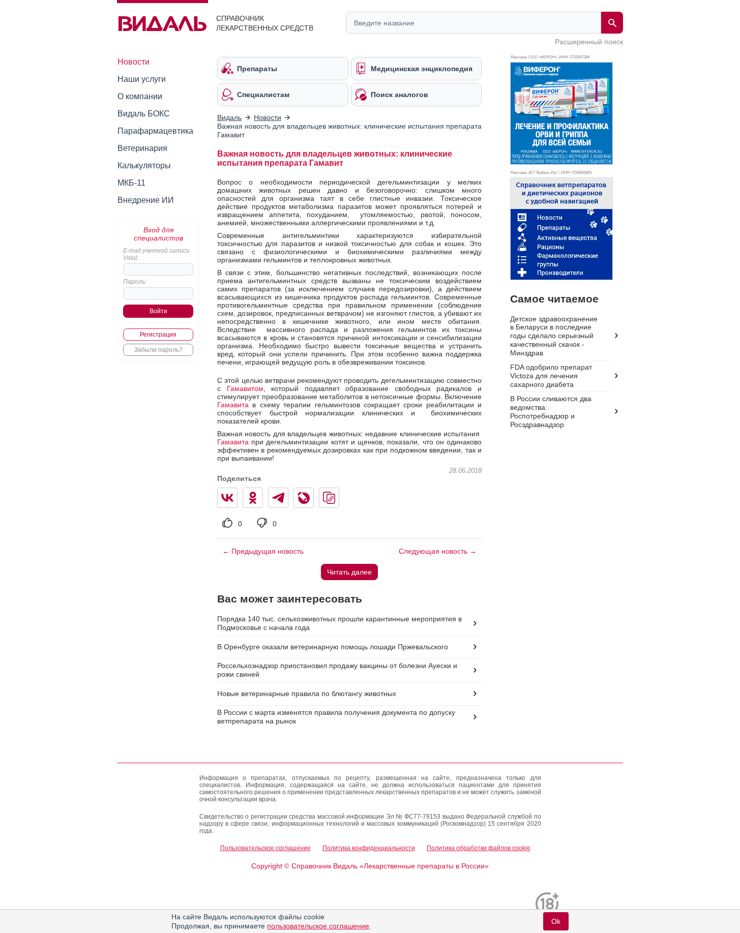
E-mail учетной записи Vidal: (156, 254)
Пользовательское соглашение (265, 848)
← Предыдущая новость (263, 551)
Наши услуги (141, 79)
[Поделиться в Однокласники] (253, 498)
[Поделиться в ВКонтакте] (227, 498)
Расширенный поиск (589, 42)
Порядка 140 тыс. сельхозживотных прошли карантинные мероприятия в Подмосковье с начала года (339, 623)
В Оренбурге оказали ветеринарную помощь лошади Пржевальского (332, 647)
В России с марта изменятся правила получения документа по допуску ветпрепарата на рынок (336, 716)
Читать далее (349, 572)
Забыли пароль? (158, 349)
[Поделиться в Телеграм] (278, 498)
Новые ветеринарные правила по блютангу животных (306, 693)
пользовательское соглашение (318, 926)
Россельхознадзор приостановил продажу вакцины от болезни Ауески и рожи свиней (337, 669)
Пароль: (134, 281)
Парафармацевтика (155, 131)
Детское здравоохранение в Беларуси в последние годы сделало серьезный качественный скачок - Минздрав (554, 336)
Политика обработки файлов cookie (478, 848)
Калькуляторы (144, 165)
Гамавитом (245, 388)
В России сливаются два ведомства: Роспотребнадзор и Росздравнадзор (550, 412)
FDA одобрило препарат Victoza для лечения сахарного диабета (551, 375)
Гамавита (233, 405)
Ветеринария (142, 148)
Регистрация (158, 334)
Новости (133, 61)
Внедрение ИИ (145, 200)
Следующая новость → (438, 551)
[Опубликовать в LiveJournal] (303, 498)
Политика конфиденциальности (368, 848)
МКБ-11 (131, 182)
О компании (139, 96)
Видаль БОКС (143, 113)
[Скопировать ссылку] (329, 498)
